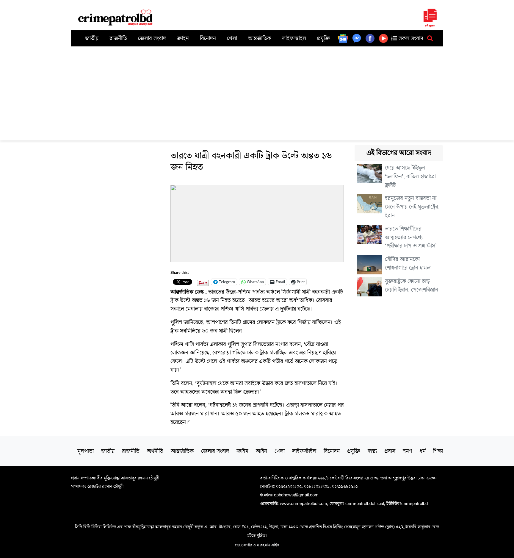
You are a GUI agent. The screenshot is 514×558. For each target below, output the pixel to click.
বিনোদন (208, 38)
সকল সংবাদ (410, 38)
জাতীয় (91, 38)
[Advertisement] (257, 91)
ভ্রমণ (407, 451)
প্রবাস (389, 451)
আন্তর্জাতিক (259, 38)
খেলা (232, 38)
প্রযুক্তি (323, 38)
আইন (261, 451)
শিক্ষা (438, 451)
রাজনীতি (118, 38)
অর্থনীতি (155, 451)
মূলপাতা (85, 451)
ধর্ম (422, 451)
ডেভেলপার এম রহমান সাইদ (257, 545)
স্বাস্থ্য (372, 451)
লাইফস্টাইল (294, 38)
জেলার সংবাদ (152, 38)
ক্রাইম (183, 38)
